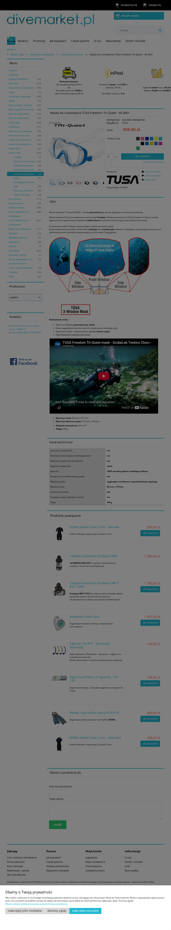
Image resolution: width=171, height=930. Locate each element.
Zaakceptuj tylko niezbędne (25, 910)
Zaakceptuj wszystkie (85, 910)
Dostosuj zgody (56, 910)
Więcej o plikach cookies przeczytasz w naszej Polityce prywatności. (36, 903)
